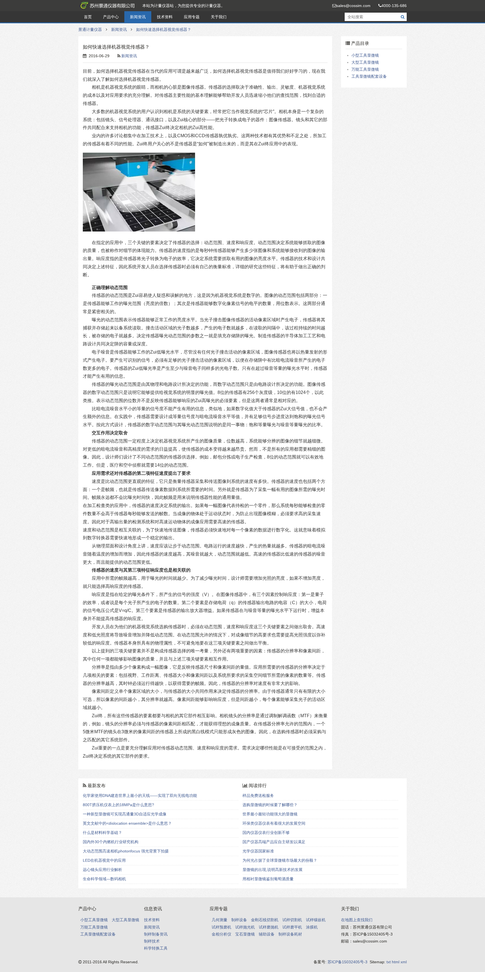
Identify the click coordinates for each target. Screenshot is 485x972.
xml (404, 962)
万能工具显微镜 (365, 69)
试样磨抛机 (268, 927)
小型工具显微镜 (365, 55)
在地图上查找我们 (356, 920)
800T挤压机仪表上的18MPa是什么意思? (118, 805)
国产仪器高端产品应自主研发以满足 (273, 842)
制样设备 (239, 920)
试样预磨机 (221, 927)
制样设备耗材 (290, 934)
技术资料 (165, 17)
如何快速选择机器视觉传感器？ (163, 29)
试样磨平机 (292, 927)
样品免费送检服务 (258, 795)
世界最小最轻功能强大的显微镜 (270, 814)
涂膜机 (312, 927)
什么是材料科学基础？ (102, 832)
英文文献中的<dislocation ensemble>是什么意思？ (127, 823)
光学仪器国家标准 (258, 851)
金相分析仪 (221, 934)
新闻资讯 (138, 17)
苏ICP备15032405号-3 (347, 962)
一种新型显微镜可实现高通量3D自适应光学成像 (124, 814)
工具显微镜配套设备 (369, 76)
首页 (88, 17)
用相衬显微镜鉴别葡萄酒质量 (268, 879)
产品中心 (111, 17)
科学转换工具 (156, 948)
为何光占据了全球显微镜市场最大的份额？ (279, 860)
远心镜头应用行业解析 (102, 869)
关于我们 (219, 17)
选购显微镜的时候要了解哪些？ (270, 805)
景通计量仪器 (106, 5)
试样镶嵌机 (316, 920)
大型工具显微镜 (365, 62)
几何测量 (219, 920)
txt (388, 962)
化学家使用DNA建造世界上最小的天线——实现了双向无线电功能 (140, 795)
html (395, 962)
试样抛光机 (245, 927)
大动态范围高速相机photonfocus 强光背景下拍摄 (126, 851)
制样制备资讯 (156, 934)
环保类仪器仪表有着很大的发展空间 (273, 823)
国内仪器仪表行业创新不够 (266, 832)
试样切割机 (292, 920)
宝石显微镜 (245, 934)
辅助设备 (266, 934)
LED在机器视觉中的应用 (104, 860)
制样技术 (152, 941)
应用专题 (192, 17)
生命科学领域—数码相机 (104, 879)
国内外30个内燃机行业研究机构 (110, 842)
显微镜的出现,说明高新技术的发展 (272, 869)
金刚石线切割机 (264, 920)
